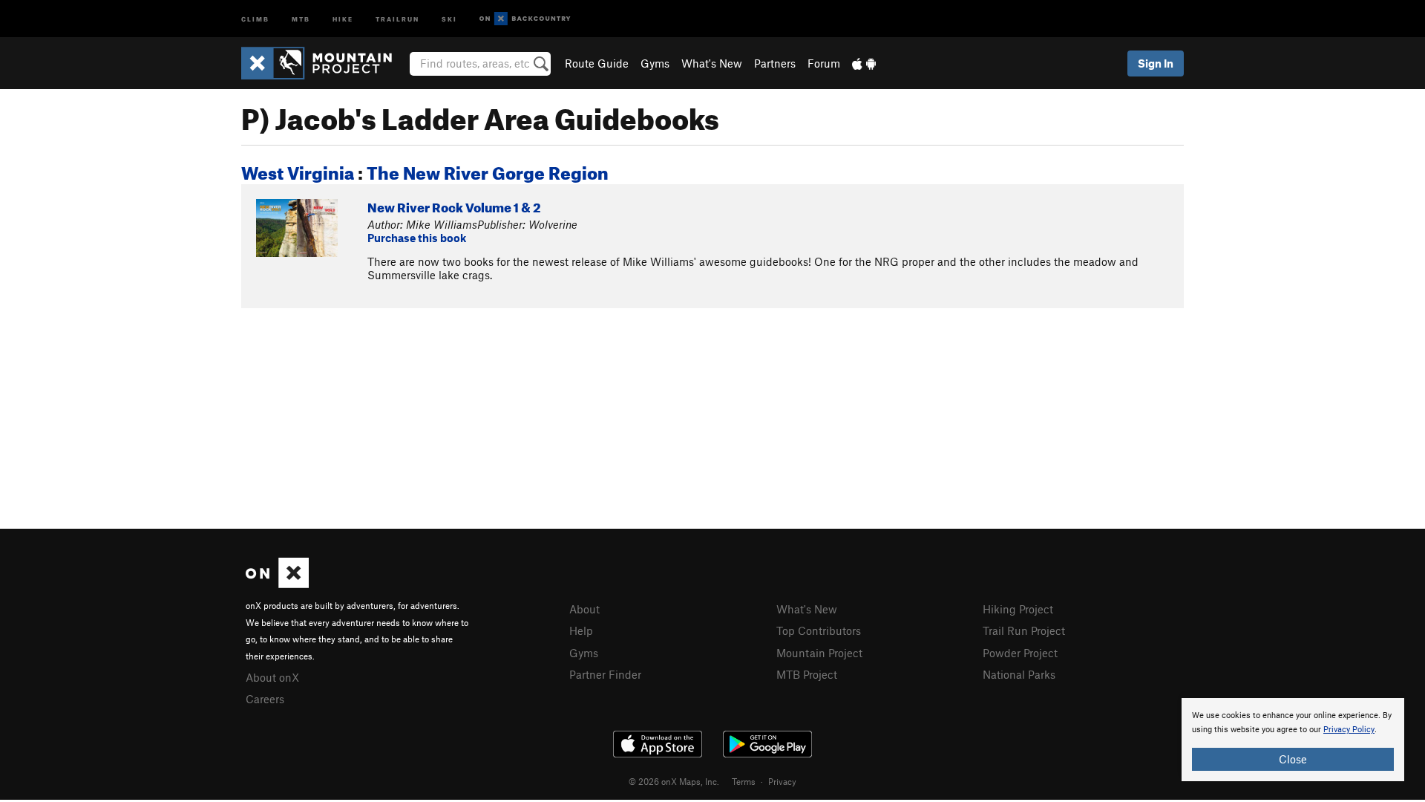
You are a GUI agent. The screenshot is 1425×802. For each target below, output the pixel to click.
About (584, 609)
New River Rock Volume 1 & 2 (453, 205)
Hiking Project (1018, 609)
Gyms (655, 63)
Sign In (1155, 63)
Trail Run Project (1024, 630)
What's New (711, 63)
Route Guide (597, 63)
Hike (342, 18)
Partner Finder (605, 674)
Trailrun (397, 18)
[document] (1293, 739)
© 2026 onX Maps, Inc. (674, 781)
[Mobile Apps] (864, 63)
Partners (775, 63)
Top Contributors (818, 630)
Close (1293, 759)
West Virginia (297, 170)
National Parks (1019, 674)
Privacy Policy (1349, 729)
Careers (265, 698)
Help (581, 630)
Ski (449, 18)
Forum (824, 63)
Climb (255, 18)
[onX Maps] (277, 583)
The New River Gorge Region (488, 170)
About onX (272, 677)
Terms (744, 781)
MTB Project (806, 674)
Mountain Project (819, 652)
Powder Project (1020, 652)
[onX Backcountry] (525, 19)
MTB (301, 18)
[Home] (324, 63)
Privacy (782, 781)
